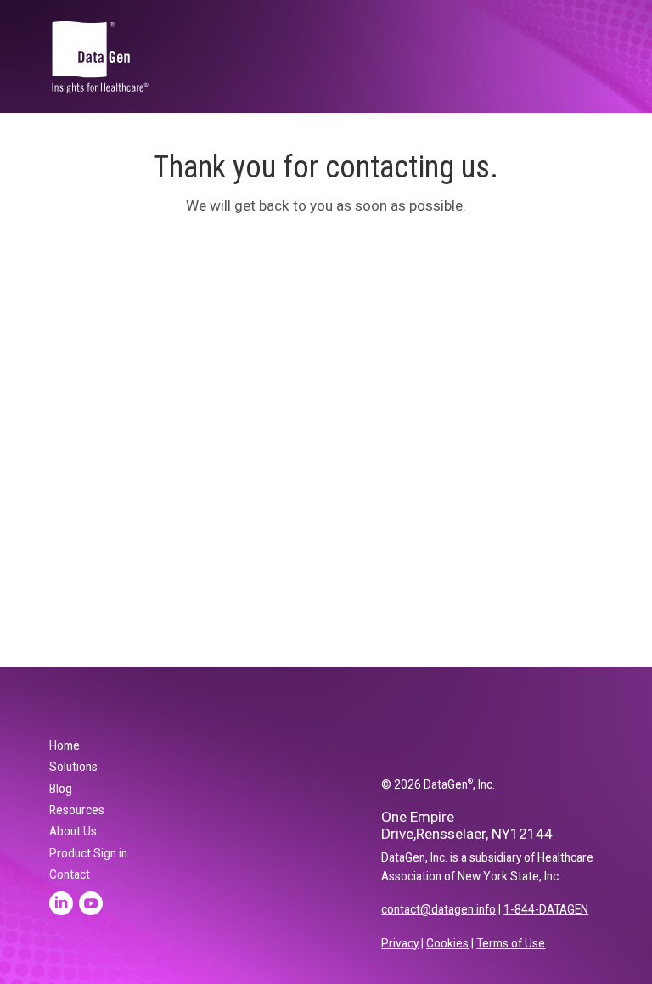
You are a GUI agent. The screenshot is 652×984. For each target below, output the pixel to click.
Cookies (447, 943)
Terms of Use (510, 943)
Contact (69, 874)
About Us (73, 831)
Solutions (73, 766)
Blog (60, 789)
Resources (76, 810)
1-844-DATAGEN (545, 909)
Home (64, 745)
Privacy (400, 943)
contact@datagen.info (438, 909)
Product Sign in (88, 853)
